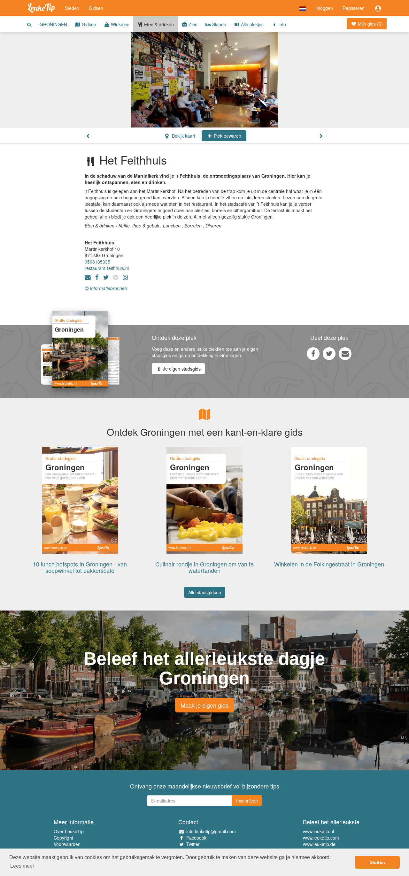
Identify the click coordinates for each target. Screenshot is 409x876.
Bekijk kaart (183, 136)
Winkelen (119, 24)
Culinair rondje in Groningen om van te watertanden (204, 567)
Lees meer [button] (22, 866)
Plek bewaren (226, 136)
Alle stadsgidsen (204, 592)
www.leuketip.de (319, 844)
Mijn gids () (370, 23)
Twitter (193, 844)
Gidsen (96, 8)
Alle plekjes (252, 24)
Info (281, 24)
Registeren (354, 8)
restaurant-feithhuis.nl (107, 268)
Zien (192, 24)
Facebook (196, 837)
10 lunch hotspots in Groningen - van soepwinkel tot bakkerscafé (80, 567)
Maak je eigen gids (204, 705)
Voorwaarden (67, 844)
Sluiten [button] (377, 862)
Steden (72, 8)
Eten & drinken (158, 24)
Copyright (63, 837)
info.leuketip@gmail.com (211, 831)
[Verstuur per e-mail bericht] (345, 353)
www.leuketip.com (321, 837)
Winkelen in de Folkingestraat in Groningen (329, 564)
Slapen (218, 24)
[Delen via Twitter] (329, 353)
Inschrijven (247, 800)
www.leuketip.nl (318, 831)
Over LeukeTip (69, 831)
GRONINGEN (53, 24)
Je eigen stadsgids (181, 368)
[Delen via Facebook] (313, 353)
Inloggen (324, 8)
